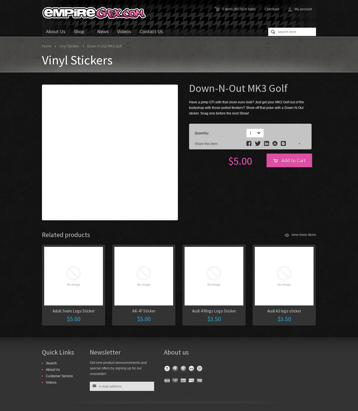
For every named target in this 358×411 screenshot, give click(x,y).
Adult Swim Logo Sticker (74, 311)
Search (51, 363)
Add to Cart (293, 160)
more (293, 144)
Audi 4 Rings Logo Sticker (214, 311)
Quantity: (202, 133)
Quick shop (247, 292)
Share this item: (206, 144)
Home (46, 46)
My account (303, 9)
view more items (303, 235)
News (103, 31)
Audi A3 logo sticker (284, 311)
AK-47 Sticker (144, 311)
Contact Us (151, 31)
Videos (124, 31)
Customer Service (59, 376)
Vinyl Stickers (69, 46)
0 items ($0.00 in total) (239, 9)
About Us (55, 31)
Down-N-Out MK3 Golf (104, 46)
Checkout (272, 9)
